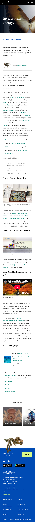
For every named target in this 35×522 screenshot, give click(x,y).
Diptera (9, 105)
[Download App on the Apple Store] (7, 465)
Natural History (10, 391)
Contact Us (9, 153)
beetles (27, 115)
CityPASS (20, 499)
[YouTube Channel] (4, 461)
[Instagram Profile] (8, 461)
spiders (12, 97)
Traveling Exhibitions (23, 509)
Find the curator (10, 140)
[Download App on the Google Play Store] (20, 465)
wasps (5, 102)
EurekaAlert (9, 381)
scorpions (20, 97)
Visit (6, 147)
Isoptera (13, 110)
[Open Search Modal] (28, 2)
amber (5, 125)
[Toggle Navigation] (32, 2)
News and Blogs (21, 504)
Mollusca (26, 120)
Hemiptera (6, 110)
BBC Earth (8, 388)
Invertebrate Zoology (12, 21)
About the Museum (7, 499)
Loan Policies (22, 150)
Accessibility (6, 504)
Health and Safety (7, 509)
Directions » (6, 494)
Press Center (21, 514)
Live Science (9, 385)
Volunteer (5, 514)
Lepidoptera (22, 112)
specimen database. (22, 65)
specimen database (18, 143)
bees (28, 100)
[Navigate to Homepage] (7, 2)
